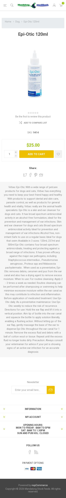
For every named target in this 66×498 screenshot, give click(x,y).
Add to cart (36, 154)
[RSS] (36, 452)
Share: (33, 168)
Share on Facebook (30, 175)
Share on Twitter (25, 175)
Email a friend (41, 175)
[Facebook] (29, 452)
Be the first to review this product (33, 116)
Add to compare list (35, 123)
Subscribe (51, 390)
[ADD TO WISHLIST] (58, 154)
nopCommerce (40, 485)
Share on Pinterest (36, 175)
